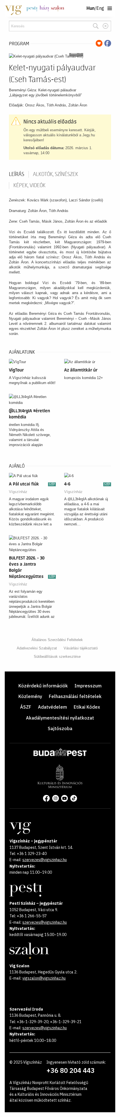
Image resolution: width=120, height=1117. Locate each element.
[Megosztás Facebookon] (107, 43)
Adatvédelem (52, 707)
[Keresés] (96, 26)
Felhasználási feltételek (75, 696)
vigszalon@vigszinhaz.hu (44, 978)
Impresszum (88, 686)
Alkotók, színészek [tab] (55, 174)
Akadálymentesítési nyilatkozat (60, 718)
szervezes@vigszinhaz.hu (44, 859)
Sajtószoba (60, 728)
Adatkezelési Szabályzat (37, 648)
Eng (100, 8)
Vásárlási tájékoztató (81, 648)
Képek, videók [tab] (29, 185)
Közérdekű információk (43, 686)
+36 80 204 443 (70, 1070)
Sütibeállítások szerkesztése (57, 656)
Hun (91, 8)
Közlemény (30, 696)
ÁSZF (25, 707)
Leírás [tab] (16, 174)
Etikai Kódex (87, 707)
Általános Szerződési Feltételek (57, 640)
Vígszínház (18, 492)
